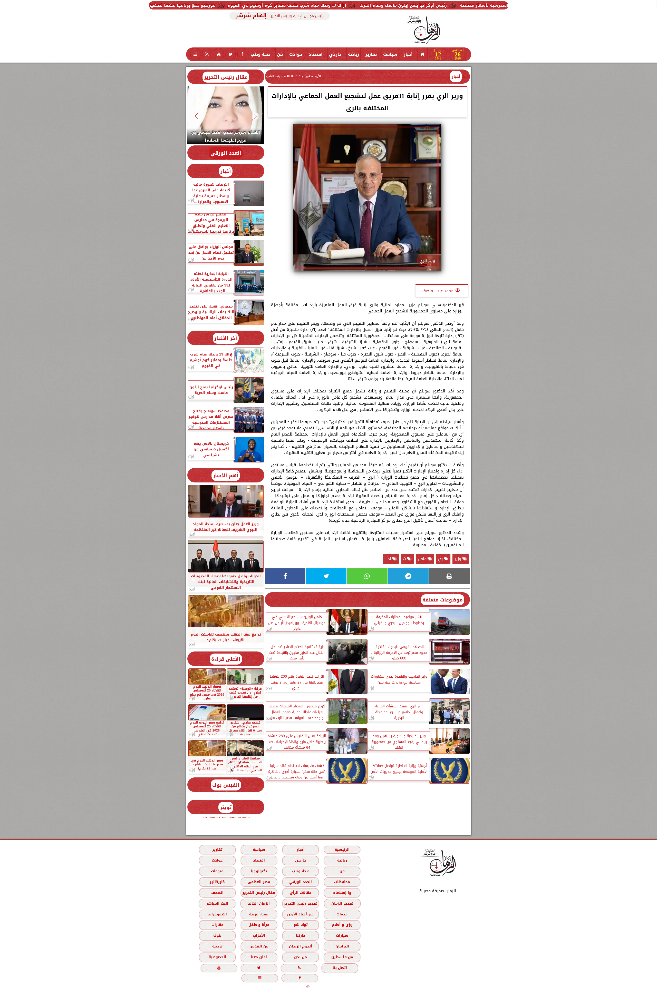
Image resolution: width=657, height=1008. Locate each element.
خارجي (335, 54)
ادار (388, 559)
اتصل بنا (340, 967)
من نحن (300, 957)
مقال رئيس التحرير (226, 77)
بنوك (217, 935)
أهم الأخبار (225, 475)
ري (441, 559)
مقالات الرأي (300, 892)
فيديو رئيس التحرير (300, 903)
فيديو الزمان (342, 903)
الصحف (217, 892)
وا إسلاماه (342, 892)
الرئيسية (342, 849)
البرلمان (342, 946)
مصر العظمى (258, 881)
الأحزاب (259, 935)
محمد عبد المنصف (437, 291)
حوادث (295, 54)
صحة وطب (260, 54)
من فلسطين (342, 957)
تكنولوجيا (258, 871)
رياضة (353, 54)
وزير (458, 559)
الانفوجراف (217, 914)
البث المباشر (217, 903)
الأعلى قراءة (225, 659)
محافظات (342, 881)
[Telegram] (408, 576)
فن (280, 54)
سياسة (390, 54)
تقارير (371, 54)
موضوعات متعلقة (442, 600)
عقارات (217, 924)
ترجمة (217, 946)
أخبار (408, 54)
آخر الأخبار (225, 338)
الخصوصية (217, 957)
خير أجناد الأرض (300, 914)
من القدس (258, 946)
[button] (255, 116)
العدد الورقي (225, 153)
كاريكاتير (217, 881)
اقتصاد (316, 54)
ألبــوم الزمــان (300, 946)
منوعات (217, 871)
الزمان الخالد (258, 903)
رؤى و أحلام (342, 924)
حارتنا (300, 935)
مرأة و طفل (258, 924)
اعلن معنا (259, 957)
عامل (423, 559)
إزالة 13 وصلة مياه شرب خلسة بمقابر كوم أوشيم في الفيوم (387, 5)
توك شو (300, 924)
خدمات (342, 914)
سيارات (342, 935)
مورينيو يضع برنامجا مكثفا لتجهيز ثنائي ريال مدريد (266, 5)
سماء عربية (258, 914)
